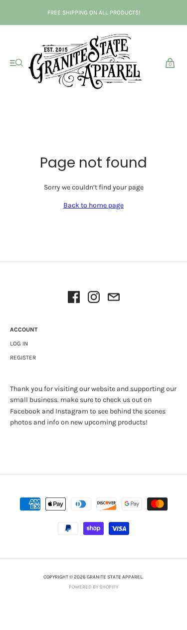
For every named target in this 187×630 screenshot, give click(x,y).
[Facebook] (74, 298)
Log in (19, 343)
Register (23, 357)
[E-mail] (114, 298)
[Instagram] (94, 298)
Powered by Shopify (93, 587)
